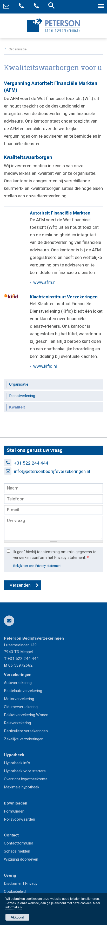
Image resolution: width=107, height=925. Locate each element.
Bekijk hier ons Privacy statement (37, 566)
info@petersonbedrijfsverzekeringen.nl (52, 471)
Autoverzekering (18, 682)
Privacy (31, 883)
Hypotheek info (17, 763)
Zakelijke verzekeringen (23, 739)
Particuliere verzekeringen (26, 731)
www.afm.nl (45, 282)
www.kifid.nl (45, 366)
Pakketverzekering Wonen (26, 715)
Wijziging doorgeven (21, 859)
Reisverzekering (17, 723)
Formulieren (14, 811)
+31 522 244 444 (31, 463)
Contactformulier (18, 843)
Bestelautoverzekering (23, 690)
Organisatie (17, 49)
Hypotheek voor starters (25, 771)
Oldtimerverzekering (21, 707)
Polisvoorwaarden (19, 819)
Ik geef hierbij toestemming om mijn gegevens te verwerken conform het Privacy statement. (54, 555)
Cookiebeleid (15, 891)
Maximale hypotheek (21, 787)
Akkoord (17, 917)
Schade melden (17, 851)
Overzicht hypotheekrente (26, 779)
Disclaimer (13, 883)
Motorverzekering (19, 698)
